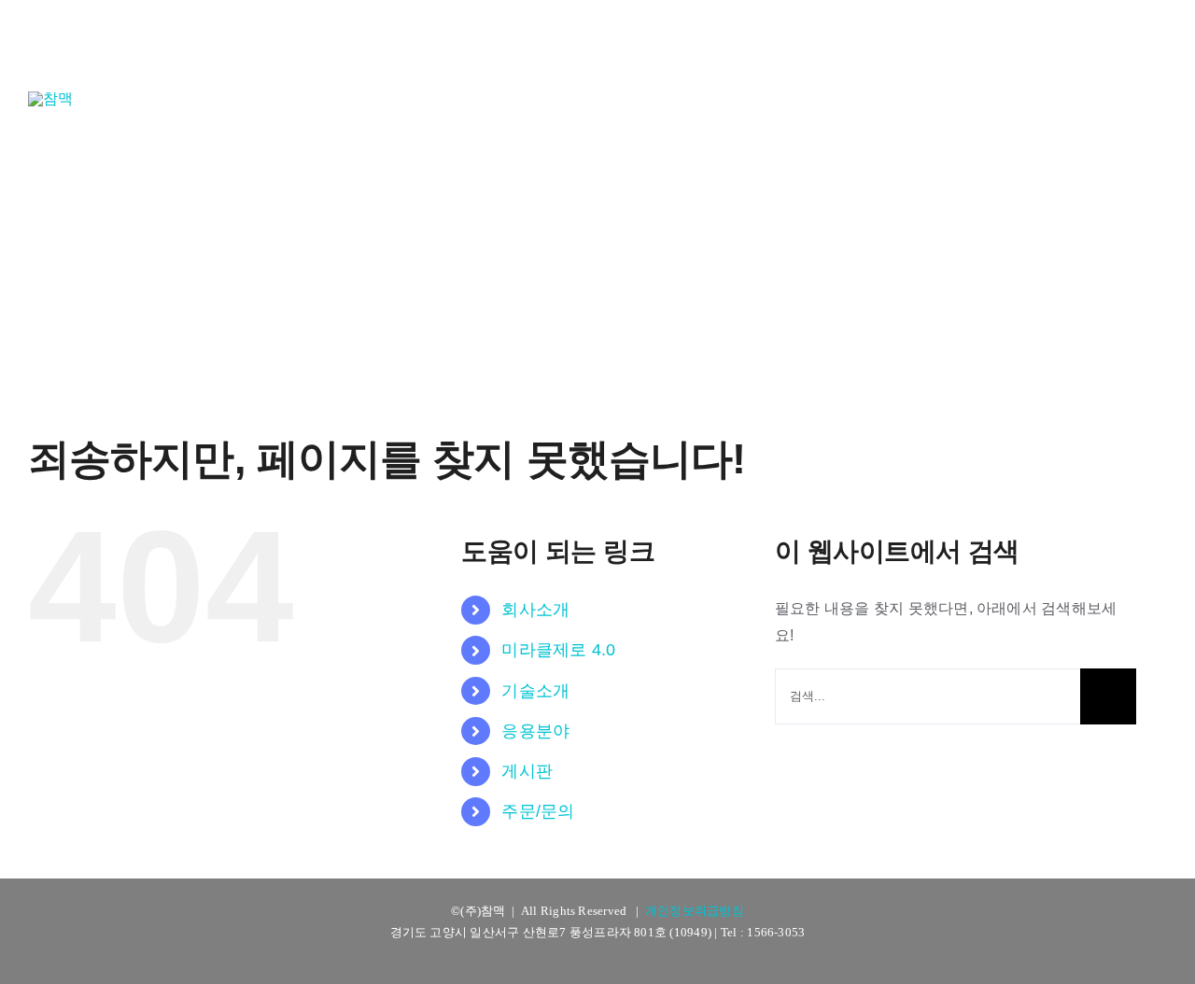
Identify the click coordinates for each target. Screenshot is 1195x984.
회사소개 (535, 609)
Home (509, 238)
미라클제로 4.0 (558, 649)
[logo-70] (50, 98)
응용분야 (535, 731)
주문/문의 (537, 811)
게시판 (527, 771)
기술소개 (535, 691)
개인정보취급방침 (694, 911)
